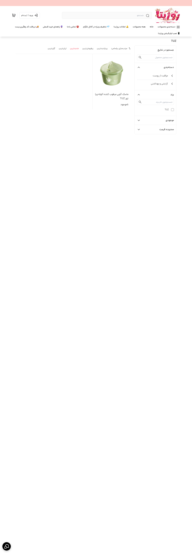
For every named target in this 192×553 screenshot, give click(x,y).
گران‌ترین (51, 48)
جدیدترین (74, 48)
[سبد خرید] (14, 15)
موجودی (170, 120)
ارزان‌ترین (62, 48)
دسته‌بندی (169, 67)
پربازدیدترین (102, 48)
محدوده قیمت (166, 129)
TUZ (167, 109)
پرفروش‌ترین (87, 48)
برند (172, 94)
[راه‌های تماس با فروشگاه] (6, 546)
